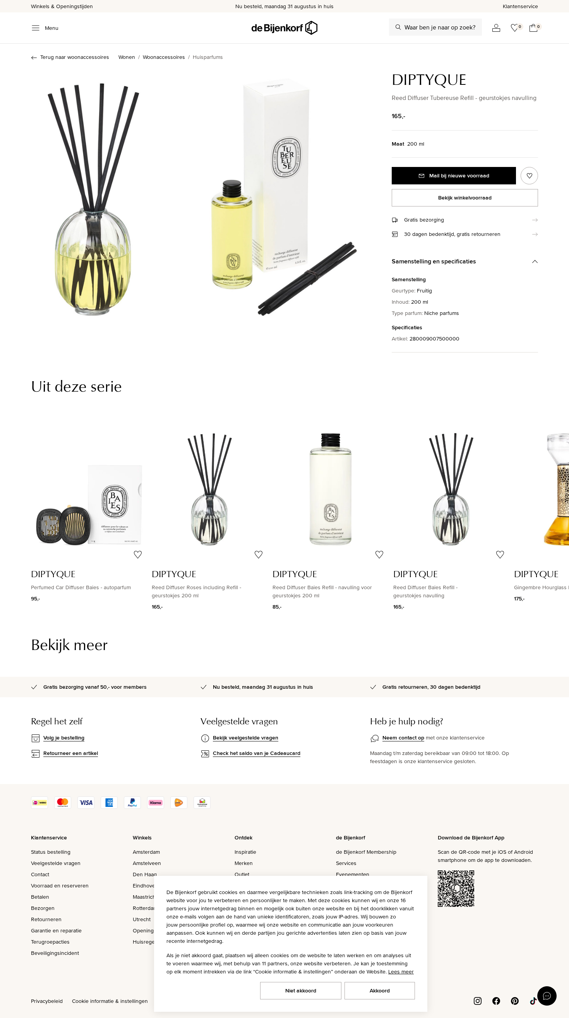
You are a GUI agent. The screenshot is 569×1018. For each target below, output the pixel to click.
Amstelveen (147, 863)
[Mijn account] (496, 28)
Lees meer (401, 971)
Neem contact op (403, 737)
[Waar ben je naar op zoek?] (398, 27)
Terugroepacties (50, 942)
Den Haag (145, 874)
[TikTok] (533, 1000)
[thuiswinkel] (202, 807)
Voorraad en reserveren (60, 885)
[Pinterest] (514, 1000)
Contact (40, 874)
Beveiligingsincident (55, 953)
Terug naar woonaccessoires (74, 57)
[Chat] (547, 996)
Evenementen (352, 874)
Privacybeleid (47, 1001)
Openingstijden (151, 930)
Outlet (242, 874)
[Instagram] (477, 1000)
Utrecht (142, 919)
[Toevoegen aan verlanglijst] (529, 175)
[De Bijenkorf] (284, 27)
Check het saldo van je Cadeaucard (256, 753)
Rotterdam (145, 908)
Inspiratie (245, 852)
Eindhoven (145, 885)
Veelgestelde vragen (56, 863)
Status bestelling (50, 852)
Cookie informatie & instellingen (110, 1001)
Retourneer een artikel (70, 753)
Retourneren (46, 919)
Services (346, 863)
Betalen (40, 897)
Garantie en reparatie (56, 930)
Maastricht (145, 897)
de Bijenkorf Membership (366, 852)
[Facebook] (496, 1000)
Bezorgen (43, 908)
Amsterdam (146, 852)
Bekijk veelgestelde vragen (245, 737)
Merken (244, 863)
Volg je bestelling (63, 737)
